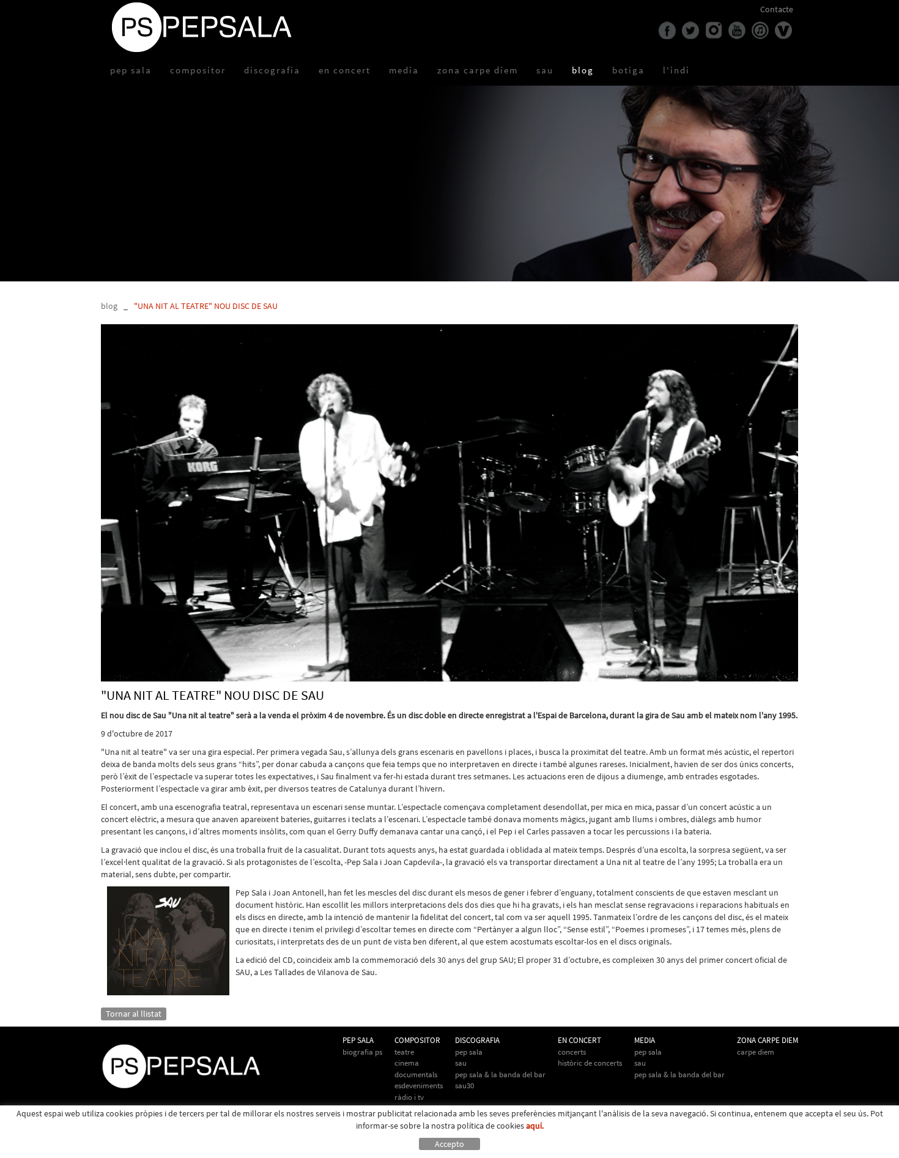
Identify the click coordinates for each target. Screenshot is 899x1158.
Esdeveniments (418, 1085)
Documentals (415, 1074)
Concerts (572, 1052)
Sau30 (464, 1085)
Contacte (776, 9)
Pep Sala (469, 1052)
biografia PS (362, 1052)
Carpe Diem (755, 1052)
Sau (461, 1063)
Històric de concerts (590, 1063)
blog (109, 305)
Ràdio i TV (409, 1097)
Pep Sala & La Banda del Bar (500, 1074)
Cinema (406, 1063)
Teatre (404, 1052)
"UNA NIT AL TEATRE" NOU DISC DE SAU (206, 305)
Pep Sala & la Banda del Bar (679, 1074)
